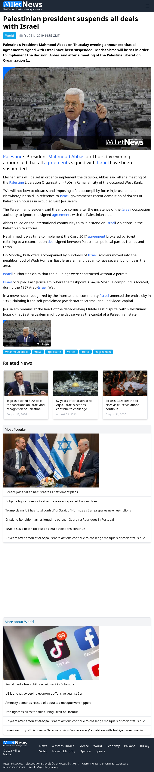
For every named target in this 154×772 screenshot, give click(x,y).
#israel (71, 351)
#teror (85, 351)
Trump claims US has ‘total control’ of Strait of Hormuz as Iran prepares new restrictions (68, 510)
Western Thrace (63, 746)
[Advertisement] (77, 579)
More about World (19, 621)
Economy (113, 746)
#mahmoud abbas (16, 351)
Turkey (144, 746)
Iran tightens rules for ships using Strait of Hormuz (41, 712)
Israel (103, 162)
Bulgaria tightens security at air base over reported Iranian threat (52, 501)
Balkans (129, 746)
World (97, 746)
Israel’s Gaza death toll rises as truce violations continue (122, 405)
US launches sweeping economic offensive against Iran (44, 693)
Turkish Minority (63, 751)
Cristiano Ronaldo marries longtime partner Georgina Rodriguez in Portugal (59, 519)
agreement (56, 162)
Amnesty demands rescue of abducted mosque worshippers (48, 703)
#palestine (54, 351)
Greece (84, 746)
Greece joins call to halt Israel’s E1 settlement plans (41, 492)
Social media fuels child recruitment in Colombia (39, 684)
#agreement (103, 351)
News (43, 746)
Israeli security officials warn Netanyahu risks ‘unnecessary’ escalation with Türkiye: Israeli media (74, 730)
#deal (38, 351)
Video (43, 751)
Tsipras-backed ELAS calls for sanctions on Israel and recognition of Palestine (26, 405)
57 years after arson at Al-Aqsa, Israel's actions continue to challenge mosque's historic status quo (74, 405)
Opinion (85, 751)
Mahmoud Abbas (66, 156)
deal (51, 241)
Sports (100, 751)
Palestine (13, 156)
